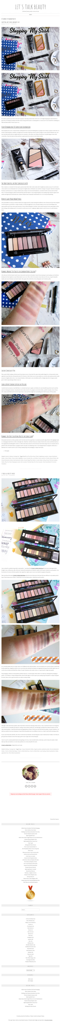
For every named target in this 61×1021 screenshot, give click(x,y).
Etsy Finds (30, 928)
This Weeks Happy (29, 958)
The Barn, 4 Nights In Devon (30, 873)
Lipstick (7, 456)
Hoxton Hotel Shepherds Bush (30, 858)
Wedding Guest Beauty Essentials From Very (30, 832)
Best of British (29, 920)
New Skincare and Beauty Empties (30, 882)
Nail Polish (29, 948)
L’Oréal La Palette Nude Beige (19, 575)
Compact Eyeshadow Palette (27, 749)
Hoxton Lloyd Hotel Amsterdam (30, 865)
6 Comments (12, 475)
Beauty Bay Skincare (30, 871)
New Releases (29, 950)
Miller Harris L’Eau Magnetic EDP (31, 878)
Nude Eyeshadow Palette (18, 460)
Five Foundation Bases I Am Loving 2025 (30, 848)
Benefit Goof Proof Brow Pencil (11, 199)
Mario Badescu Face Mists (30, 830)
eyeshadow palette (45, 749)
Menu (30, 14)
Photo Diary (30, 850)
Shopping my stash (16, 462)
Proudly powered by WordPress (23, 1016)
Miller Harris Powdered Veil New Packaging (30, 828)
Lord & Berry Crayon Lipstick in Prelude (41, 458)
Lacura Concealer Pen (27, 458)
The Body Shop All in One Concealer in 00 (14, 183)
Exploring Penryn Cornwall (30, 869)
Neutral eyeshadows (50, 751)
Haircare (30, 933)
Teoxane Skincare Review (30, 867)
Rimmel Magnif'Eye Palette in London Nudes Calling (35, 460)
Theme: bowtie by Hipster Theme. (37, 1016)
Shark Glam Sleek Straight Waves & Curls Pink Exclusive (30, 837)
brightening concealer (43, 456)
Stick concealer (23, 462)
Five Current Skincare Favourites (30, 863)
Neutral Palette (53, 458)
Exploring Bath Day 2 (30, 835)
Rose (7, 753)
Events (29, 930)
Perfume (29, 952)
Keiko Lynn (30, 979)
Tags (29, 956)
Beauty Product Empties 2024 (30, 874)
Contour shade (15, 458)
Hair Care (30, 931)
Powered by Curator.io (54, 819)
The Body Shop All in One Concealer (34, 462)
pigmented (3, 753)
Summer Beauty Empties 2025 (30, 839)
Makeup (11, 456)
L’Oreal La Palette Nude (8, 474)
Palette (56, 751)
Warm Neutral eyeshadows (14, 753)
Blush (37, 456)
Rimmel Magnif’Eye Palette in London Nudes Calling (18, 271)
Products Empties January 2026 (30, 833)
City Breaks (29, 926)
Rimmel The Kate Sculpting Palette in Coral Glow (17, 436)
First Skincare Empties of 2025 (30, 861)
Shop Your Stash (8, 462)
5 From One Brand (29, 918)
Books (29, 924)
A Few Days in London (30, 856)
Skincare (29, 954)
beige (20, 749)
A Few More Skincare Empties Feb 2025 (30, 860)
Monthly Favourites (29, 946)
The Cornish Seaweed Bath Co (30, 846)
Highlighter (20, 458)
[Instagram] (35, 786)
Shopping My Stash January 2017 (10, 22)
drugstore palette (37, 749)
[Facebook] (29, 786)
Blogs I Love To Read (30, 922)
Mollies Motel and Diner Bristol (30, 854)
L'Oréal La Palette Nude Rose (23, 751)
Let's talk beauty (30, 7)
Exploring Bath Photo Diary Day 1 (30, 841)
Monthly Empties (29, 944)
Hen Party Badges (48, 1020)
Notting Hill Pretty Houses (30, 845)
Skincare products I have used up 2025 (30, 852)
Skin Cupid (30, 843)
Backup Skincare (30, 876)
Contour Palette (8, 458)
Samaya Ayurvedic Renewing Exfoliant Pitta (30, 880)
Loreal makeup (43, 751)
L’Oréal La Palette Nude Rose (37, 568)
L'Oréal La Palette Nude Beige (11, 751)
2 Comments (13, 24)
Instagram (29, 937)
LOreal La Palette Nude (34, 751)
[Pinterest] (32, 786)
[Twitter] (26, 786)
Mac (30, 941)
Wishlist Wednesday (29, 961)
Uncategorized (16, 456)
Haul (29, 935)
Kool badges (30, 980)
